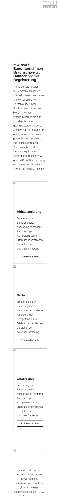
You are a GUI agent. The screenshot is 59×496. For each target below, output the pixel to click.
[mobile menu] (3, 4)
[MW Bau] (50, 4)
